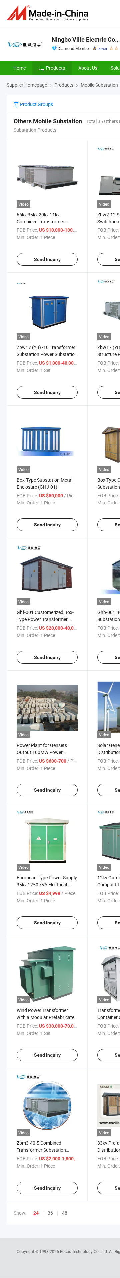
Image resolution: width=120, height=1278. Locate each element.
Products (55, 68)
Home (19, 68)
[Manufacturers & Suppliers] (49, 13)
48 (64, 1213)
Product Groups (36, 104)
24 (36, 1213)
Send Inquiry (47, 259)
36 (50, 1213)
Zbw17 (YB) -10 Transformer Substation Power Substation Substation (47, 354)
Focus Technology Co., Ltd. (84, 1251)
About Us (87, 68)
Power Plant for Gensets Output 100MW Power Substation (42, 752)
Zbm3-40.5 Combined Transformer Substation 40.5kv (41, 1150)
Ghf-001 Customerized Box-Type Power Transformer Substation (45, 619)
